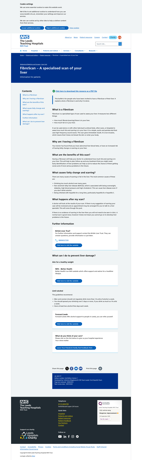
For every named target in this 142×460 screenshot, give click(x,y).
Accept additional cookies (31, 28)
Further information (30, 118)
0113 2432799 (63, 404)
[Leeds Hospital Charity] (31, 435)
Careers (97, 37)
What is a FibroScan (30, 95)
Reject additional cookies (56, 28)
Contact (105, 37)
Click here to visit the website (67, 245)
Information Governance (29, 449)
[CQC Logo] (104, 405)
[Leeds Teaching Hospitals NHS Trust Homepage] (31, 41)
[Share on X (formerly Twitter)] (67, 368)
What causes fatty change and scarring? (34, 109)
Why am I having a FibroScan (33, 99)
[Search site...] (106, 44)
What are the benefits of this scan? (33, 103)
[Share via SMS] (80, 368)
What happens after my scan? (33, 114)
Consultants (79, 51)
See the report (104, 419)
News (76, 37)
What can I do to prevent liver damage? (34, 123)
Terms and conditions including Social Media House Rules (74, 447)
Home (25, 51)
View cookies (74, 28)
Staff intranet (101, 447)
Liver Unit (44, 64)
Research (92, 51)
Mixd (33, 456)
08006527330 (64, 240)
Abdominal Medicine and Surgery (30, 64)
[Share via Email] (76, 368)
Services (66, 51)
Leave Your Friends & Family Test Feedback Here (74, 348)
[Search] (120, 44)
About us (68, 37)
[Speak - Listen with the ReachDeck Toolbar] (119, 37)
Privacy (40, 447)
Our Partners (62, 423)
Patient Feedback (64, 421)
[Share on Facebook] (71, 368)
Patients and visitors (50, 51)
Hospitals (34, 51)
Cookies (48, 447)
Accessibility (32, 447)
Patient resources (86, 37)
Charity (113, 37)
